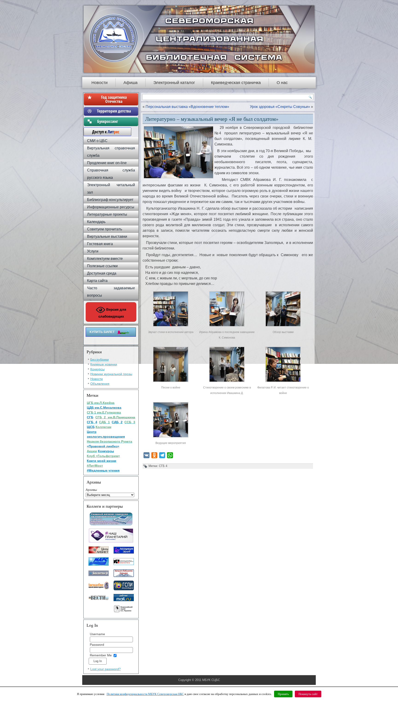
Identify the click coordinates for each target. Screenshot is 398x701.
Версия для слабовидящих (112, 312)
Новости (99, 82)
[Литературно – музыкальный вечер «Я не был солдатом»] (171, 326)
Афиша (130, 82)
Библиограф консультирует (110, 200)
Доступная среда (101, 273)
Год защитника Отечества (114, 99)
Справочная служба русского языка (111, 174)
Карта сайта (97, 281)
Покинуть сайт (308, 694)
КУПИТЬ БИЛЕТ (102, 332)
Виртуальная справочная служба (111, 151)
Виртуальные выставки (107, 236)
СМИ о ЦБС (97, 141)
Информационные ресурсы (110, 207)
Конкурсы (97, 369)
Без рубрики (99, 359)
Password (97, 644)
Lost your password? (105, 669)
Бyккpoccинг (114, 121)
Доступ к (103, 131)
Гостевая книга (100, 244)
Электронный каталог (174, 82)
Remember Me (101, 655)
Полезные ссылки (102, 266)
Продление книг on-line (107, 163)
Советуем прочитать (104, 229)
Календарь (96, 222)
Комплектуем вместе (105, 259)
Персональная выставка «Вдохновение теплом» (187, 107)
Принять (283, 694)
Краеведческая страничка (236, 82)
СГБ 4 (163, 466)
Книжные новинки (103, 364)
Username (97, 634)
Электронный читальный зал (111, 188)
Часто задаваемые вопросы (111, 291)
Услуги (92, 251)
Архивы (91, 490)
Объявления (99, 383)
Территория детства (114, 111)
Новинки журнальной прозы (111, 374)
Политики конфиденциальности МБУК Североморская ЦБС (145, 694)
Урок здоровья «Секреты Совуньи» (280, 107)
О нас (282, 82)
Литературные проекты (107, 214)
